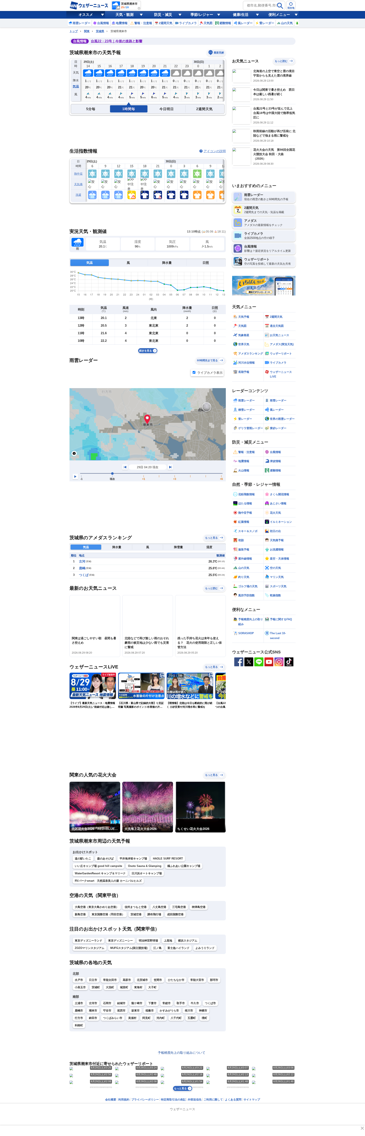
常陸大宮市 (197, 979)
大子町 (152, 987)
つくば (84, 574)
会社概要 (110, 1099)
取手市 (181, 1003)
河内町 (161, 1018)
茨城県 (100, 31)
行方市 (79, 1018)
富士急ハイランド (178, 948)
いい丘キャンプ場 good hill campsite (98, 866)
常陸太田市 (110, 979)
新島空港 (80, 914)
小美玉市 (80, 987)
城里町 (124, 987)
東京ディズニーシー (120, 940)
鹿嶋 (82, 568)
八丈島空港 (159, 907)
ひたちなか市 (176, 979)
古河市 (93, 1003)
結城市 (121, 1003)
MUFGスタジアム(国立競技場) (128, 948)
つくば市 (210, 1003)
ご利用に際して (213, 1099)
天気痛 (78, 184)
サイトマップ (252, 1099)
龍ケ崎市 (136, 1003)
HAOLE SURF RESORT (168, 858)
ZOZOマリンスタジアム (89, 948)
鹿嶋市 (79, 1010)
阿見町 (146, 1018)
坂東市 (135, 1010)
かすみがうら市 (169, 1010)
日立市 (93, 979)
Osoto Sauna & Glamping (144, 866)
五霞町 (192, 1018)
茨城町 (96, 987)
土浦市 (79, 1003)
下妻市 (152, 1003)
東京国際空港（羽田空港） (108, 914)
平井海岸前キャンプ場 (133, 858)
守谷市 (107, 1010)
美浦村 (132, 1018)
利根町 (79, 1025)
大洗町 (110, 987)
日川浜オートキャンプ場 (147, 873)
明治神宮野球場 (148, 940)
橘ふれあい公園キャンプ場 (183, 866)
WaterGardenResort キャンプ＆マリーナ (100, 873)
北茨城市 (142, 979)
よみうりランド (205, 948)
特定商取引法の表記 (173, 1099)
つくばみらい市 (112, 1018)
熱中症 (78, 173)
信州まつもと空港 (136, 907)
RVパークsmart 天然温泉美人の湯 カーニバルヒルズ (108, 880)
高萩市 (127, 979)
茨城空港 (136, 914)
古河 (82, 561)
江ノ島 (157, 948)
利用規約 (123, 1099)
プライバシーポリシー (145, 1099)
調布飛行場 (154, 914)
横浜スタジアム (187, 940)
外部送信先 (195, 1099)
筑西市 (121, 1010)
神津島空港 (199, 907)
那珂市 (214, 979)
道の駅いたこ (83, 858)
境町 (204, 1018)
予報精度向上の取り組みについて (181, 1052)
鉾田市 (93, 1018)
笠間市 (158, 979)
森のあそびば (105, 858)
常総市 (166, 1003)
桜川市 (189, 1010)
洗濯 (78, 194)
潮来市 (93, 1010)
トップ (73, 31)
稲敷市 (150, 1010)
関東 (87, 31)
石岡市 (107, 1003)
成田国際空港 (175, 914)
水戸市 (79, 979)
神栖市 (203, 1010)
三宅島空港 (179, 907)
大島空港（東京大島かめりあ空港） (97, 907)
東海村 (138, 987)
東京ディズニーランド (88, 940)
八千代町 (176, 1018)
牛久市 (195, 1003)
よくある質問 (233, 1099)
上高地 (168, 940)
